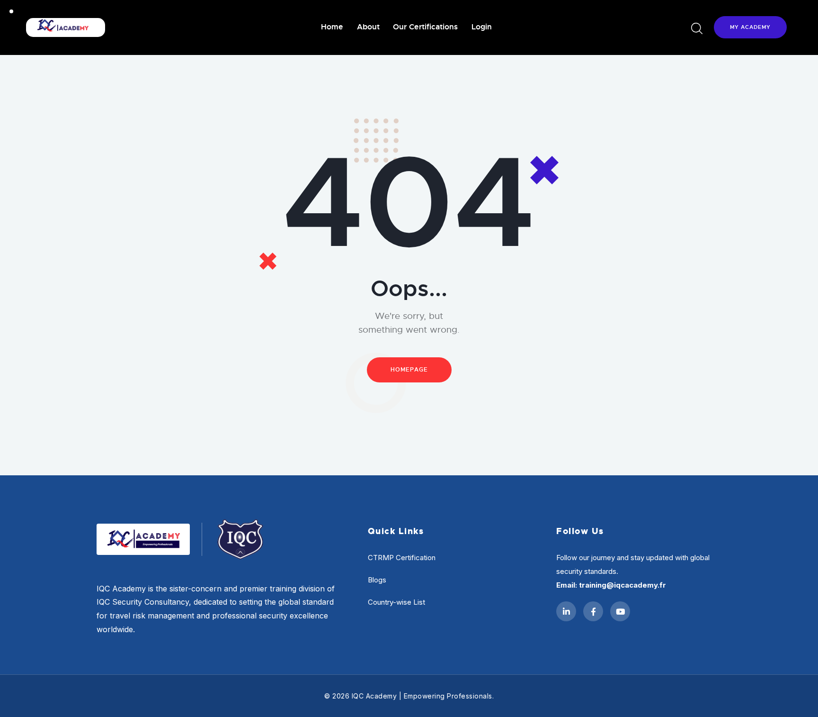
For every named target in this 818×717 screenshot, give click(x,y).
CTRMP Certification (402, 557)
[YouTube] (620, 611)
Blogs (377, 579)
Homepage (409, 369)
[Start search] (696, 28)
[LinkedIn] (566, 611)
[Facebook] (593, 611)
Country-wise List (396, 602)
